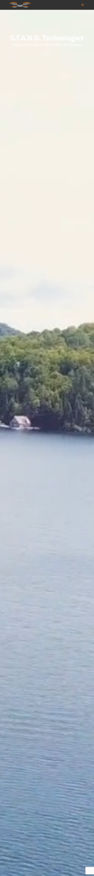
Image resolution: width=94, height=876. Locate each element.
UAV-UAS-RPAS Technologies (62, 44)
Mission (47, 54)
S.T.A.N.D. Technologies (47, 37)
